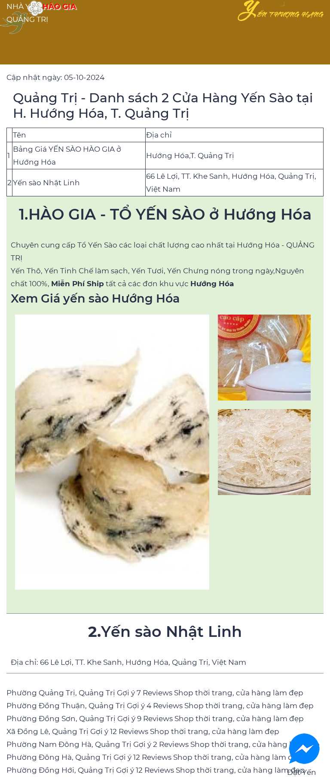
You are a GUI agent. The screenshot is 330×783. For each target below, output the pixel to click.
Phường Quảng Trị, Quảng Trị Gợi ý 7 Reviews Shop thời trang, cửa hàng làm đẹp (154, 692)
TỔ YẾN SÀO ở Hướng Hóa (211, 214)
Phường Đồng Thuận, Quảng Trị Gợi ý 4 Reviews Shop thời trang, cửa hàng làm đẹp (160, 705)
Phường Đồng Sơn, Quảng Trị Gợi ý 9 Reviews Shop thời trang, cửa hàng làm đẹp (155, 718)
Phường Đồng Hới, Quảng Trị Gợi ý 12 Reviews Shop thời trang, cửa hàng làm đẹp (155, 770)
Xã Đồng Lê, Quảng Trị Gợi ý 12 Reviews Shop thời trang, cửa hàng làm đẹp (142, 731)
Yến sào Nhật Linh (46, 182)
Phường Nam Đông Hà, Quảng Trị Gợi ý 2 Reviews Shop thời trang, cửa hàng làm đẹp (163, 744)
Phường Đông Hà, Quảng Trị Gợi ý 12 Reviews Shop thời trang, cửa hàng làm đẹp (154, 757)
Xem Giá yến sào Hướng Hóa (95, 298)
